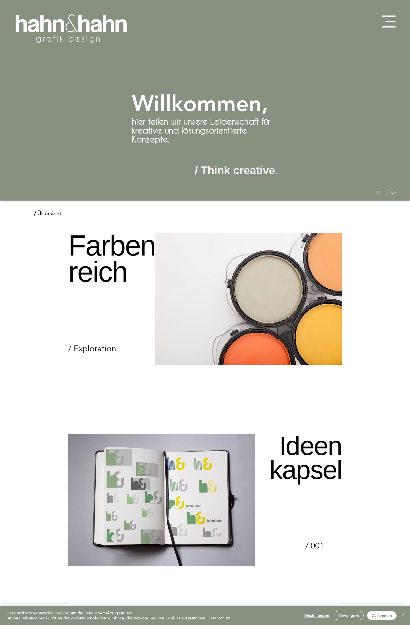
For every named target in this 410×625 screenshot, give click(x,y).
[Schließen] (403, 615)
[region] (111, 299)
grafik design (69, 38)
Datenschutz (219, 618)
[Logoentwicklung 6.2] (161, 500)
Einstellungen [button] (316, 615)
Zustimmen (382, 615)
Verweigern (348, 615)
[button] (388, 21)
